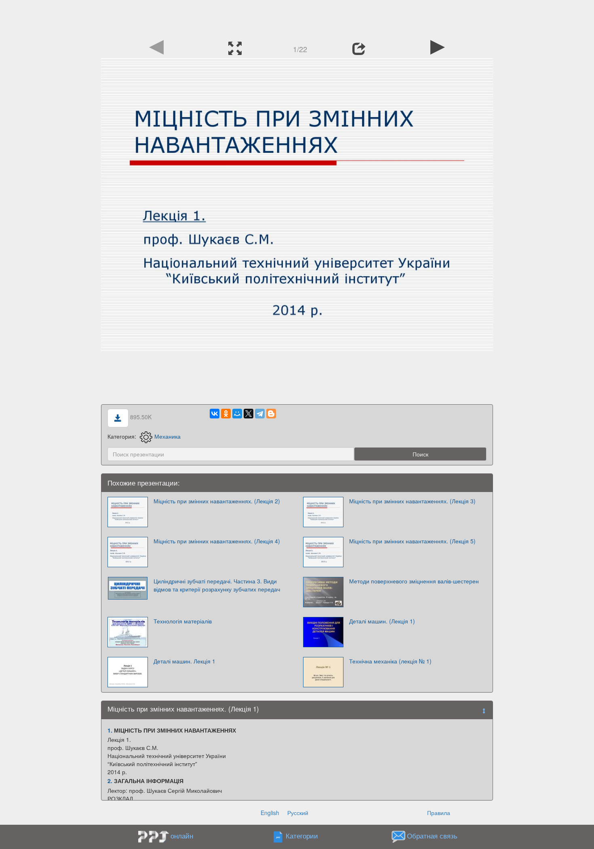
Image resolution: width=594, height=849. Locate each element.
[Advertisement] (297, 18)
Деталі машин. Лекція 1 (184, 661)
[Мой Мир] (237, 413)
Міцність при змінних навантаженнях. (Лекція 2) (217, 501)
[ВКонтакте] (214, 413)
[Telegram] (260, 413)
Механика (167, 436)
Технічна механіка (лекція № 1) (390, 661)
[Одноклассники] (226, 413)
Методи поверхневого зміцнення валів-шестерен (414, 581)
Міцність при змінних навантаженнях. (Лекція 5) (412, 541)
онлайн (182, 836)
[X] (248, 413)
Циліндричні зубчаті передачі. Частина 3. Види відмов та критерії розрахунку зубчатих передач (217, 585)
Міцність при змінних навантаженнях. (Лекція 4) (217, 541)
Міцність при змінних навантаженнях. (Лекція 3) (412, 501)
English (270, 813)
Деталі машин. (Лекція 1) (382, 621)
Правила (438, 813)
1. (109, 730)
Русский (297, 813)
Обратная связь (432, 836)
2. (109, 781)
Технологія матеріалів (183, 621)
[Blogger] (271, 413)
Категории (302, 836)
